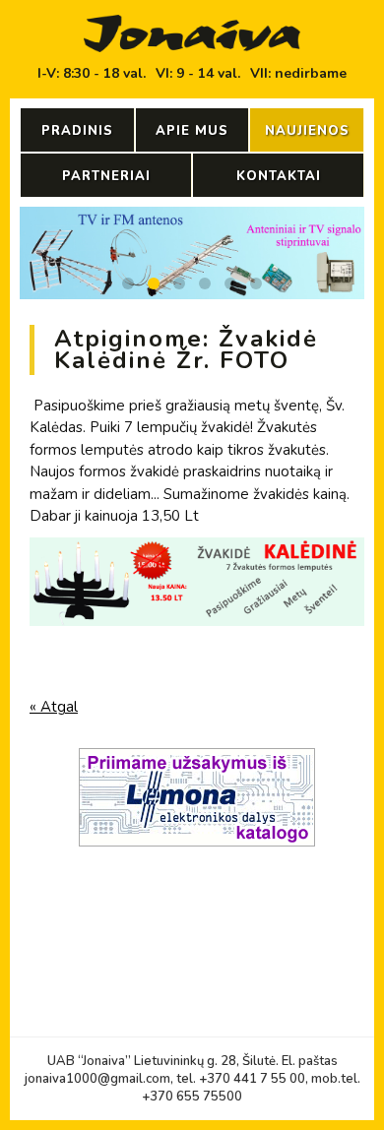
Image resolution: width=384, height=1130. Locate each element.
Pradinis (77, 131)
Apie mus (192, 131)
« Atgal (54, 707)
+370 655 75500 (192, 1096)
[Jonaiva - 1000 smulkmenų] (192, 33)
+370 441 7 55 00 (252, 1079)
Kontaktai (278, 176)
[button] (128, 283)
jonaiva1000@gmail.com (97, 1079)
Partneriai (106, 176)
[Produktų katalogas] (197, 851)
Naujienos (307, 131)
